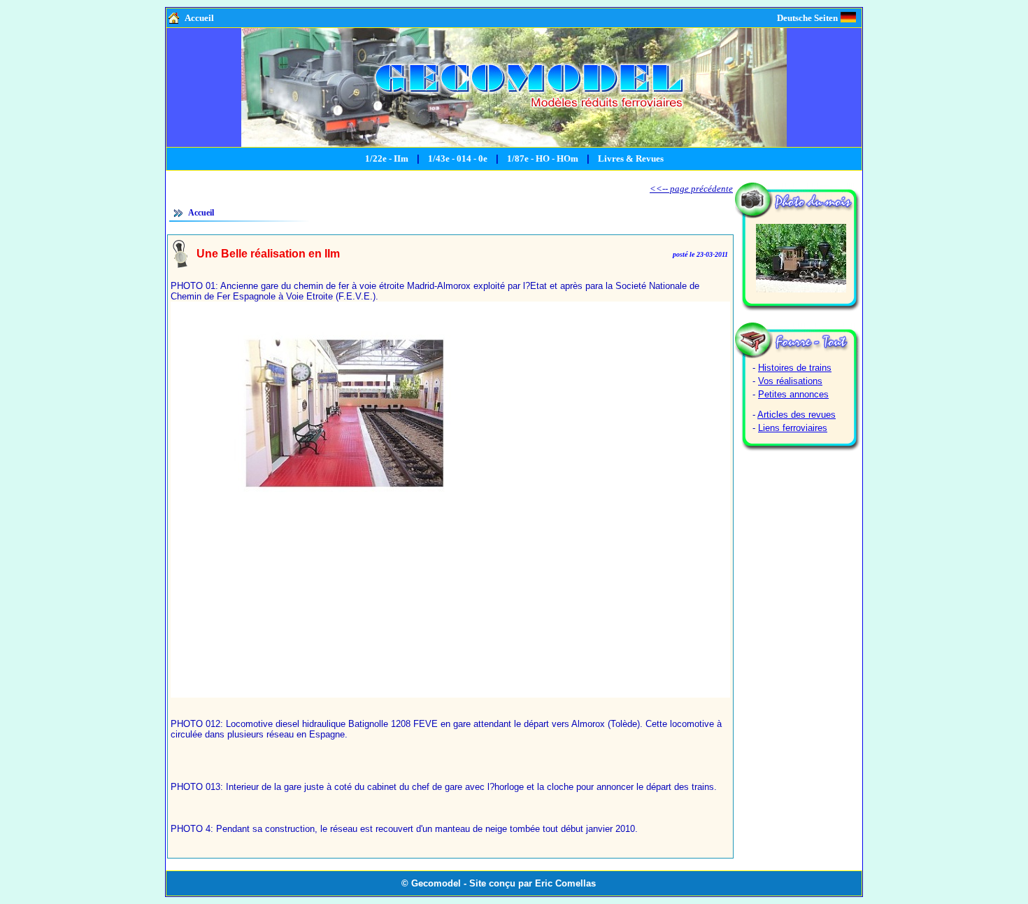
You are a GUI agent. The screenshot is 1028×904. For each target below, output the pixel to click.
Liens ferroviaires (792, 428)
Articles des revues (796, 414)
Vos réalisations (790, 381)
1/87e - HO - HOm (542, 158)
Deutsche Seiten (807, 18)
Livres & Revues (631, 158)
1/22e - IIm (386, 158)
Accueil (199, 18)
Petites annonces (793, 394)
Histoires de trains (794, 367)
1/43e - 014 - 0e (457, 158)
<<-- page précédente (691, 188)
